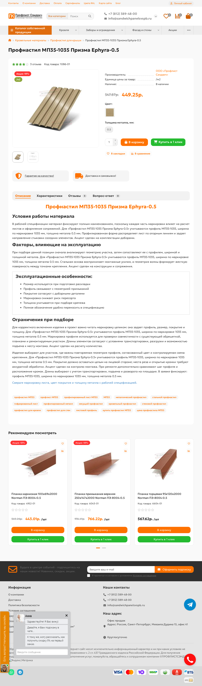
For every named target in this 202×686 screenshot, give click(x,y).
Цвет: (108, 104)
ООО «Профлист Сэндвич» (166, 72)
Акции (172, 30)
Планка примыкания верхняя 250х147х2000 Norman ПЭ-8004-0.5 (100, 496)
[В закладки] (62, 443)
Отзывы (76, 196)
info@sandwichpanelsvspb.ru (130, 18)
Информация (19, 587)
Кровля (64, 30)
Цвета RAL (89, 3)
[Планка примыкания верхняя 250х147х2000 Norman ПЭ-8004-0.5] (101, 464)
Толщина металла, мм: (119, 122)
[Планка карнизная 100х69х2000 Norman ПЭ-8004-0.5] (37, 464)
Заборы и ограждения (100, 30)
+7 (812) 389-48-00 (122, 14)
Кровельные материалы (30, 40)
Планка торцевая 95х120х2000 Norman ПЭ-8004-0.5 (159, 496)
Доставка (45, 3)
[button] (8, 491)
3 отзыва (35, 64)
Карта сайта (105, 3)
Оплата (58, 3)
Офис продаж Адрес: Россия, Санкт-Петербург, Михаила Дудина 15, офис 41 (147, 622)
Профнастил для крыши (65, 40)
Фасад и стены (142, 30)
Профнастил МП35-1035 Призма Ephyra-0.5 (101, 206)
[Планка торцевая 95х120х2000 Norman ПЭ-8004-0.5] (164, 464)
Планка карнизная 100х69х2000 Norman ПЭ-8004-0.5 (34, 496)
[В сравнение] (62, 451)
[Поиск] (90, 16)
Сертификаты (72, 3)
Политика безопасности (23, 605)
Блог (118, 3)
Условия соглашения (22, 610)
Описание (23, 196)
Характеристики (49, 196)
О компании (29, 3)
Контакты (13, 3)
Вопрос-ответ (106, 196)
